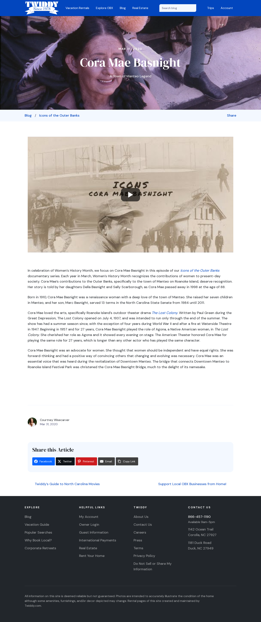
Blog (123, 8)
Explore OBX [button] (104, 8)
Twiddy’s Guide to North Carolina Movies (67, 484)
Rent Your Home (92, 555)
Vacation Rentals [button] (77, 8)
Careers (140, 532)
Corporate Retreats (40, 548)
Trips (210, 8)
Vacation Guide (37, 524)
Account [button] (227, 8)
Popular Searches (38, 532)
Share (231, 115)
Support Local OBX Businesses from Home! (192, 484)
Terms (138, 548)
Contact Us (143, 524)
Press (138, 540)
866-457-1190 (199, 516)
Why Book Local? (38, 540)
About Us (141, 516)
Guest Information (93, 532)
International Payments (97, 540)
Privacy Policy (144, 555)
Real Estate (140, 8)
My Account (88, 516)
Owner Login (89, 524)
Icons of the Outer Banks (59, 115)
